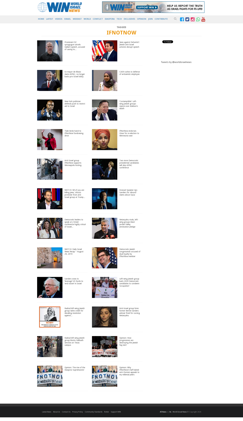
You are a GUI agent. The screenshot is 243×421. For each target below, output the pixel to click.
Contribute (161, 19)
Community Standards (93, 412)
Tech (119, 19)
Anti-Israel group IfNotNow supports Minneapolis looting (73, 162)
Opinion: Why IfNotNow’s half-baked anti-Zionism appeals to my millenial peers (129, 371)
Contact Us (66, 412)
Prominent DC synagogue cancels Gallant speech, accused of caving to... (75, 45)
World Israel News (180, 412)
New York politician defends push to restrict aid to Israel (75, 103)
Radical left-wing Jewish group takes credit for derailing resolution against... (75, 311)
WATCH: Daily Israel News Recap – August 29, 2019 (74, 251)
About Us (56, 412)
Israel (67, 19)
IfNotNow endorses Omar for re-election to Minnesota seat (129, 133)
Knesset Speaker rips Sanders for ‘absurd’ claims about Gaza (128, 192)
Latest (49, 19)
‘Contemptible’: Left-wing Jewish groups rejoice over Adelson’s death (128, 104)
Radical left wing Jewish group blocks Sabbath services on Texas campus (75, 341)
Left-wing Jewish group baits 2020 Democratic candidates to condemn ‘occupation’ (129, 282)
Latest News (46, 412)
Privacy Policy (77, 412)
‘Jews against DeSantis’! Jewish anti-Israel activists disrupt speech (129, 44)
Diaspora (110, 19)
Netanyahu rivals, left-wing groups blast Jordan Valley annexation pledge (128, 223)
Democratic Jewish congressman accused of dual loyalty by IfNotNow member (129, 252)
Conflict (98, 19)
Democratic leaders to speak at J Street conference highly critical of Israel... (75, 223)
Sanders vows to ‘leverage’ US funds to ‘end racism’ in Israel (74, 281)
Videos (58, 19)
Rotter (106, 412)
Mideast (77, 19)
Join (150, 19)
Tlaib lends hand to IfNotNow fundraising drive (74, 133)
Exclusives (129, 19)
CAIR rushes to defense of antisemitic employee (129, 73)
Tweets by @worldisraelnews (176, 62)
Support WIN (116, 412)
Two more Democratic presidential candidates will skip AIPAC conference (129, 164)
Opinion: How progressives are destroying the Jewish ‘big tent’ (128, 341)
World (87, 19)
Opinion (141, 19)
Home (41, 19)
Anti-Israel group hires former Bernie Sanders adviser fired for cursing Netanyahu (129, 311)
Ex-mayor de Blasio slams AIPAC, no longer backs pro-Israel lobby (75, 74)
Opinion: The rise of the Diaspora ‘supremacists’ (75, 368)
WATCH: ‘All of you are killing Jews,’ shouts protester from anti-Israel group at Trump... (75, 193)
